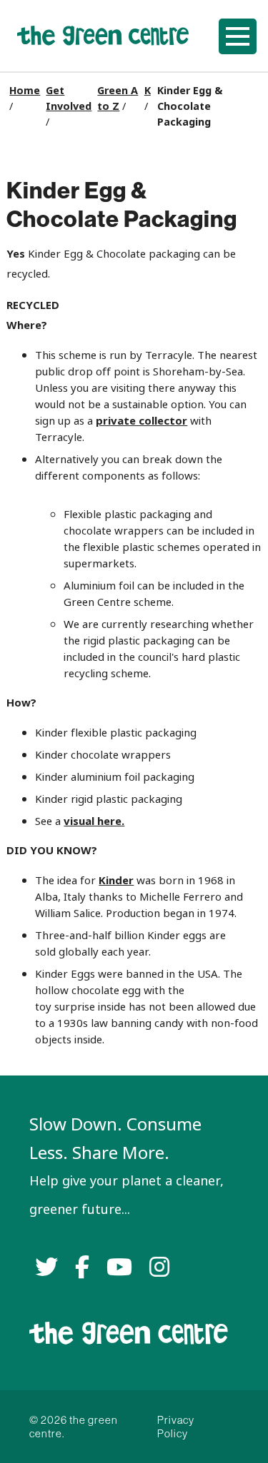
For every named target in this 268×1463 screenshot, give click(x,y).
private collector (141, 420)
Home (24, 90)
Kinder (116, 880)
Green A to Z (117, 98)
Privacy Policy (175, 1426)
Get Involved (68, 98)
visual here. (94, 821)
